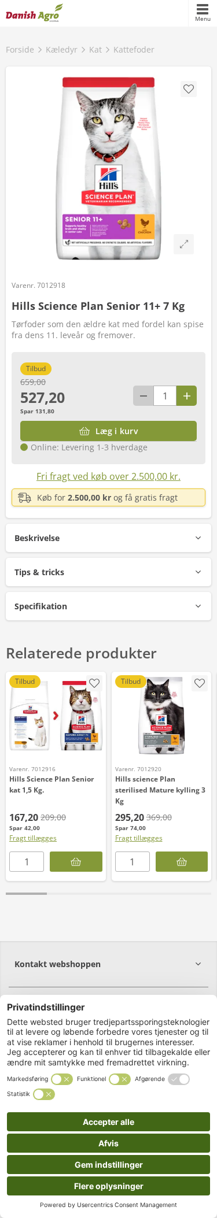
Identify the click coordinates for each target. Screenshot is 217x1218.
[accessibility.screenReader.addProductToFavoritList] (94, 683)
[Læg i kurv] (76, 862)
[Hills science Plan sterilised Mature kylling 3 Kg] (161, 715)
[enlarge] (184, 244)
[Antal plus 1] (186, 396)
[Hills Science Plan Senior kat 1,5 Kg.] (55, 715)
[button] (108, 538)
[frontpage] (34, 13)
